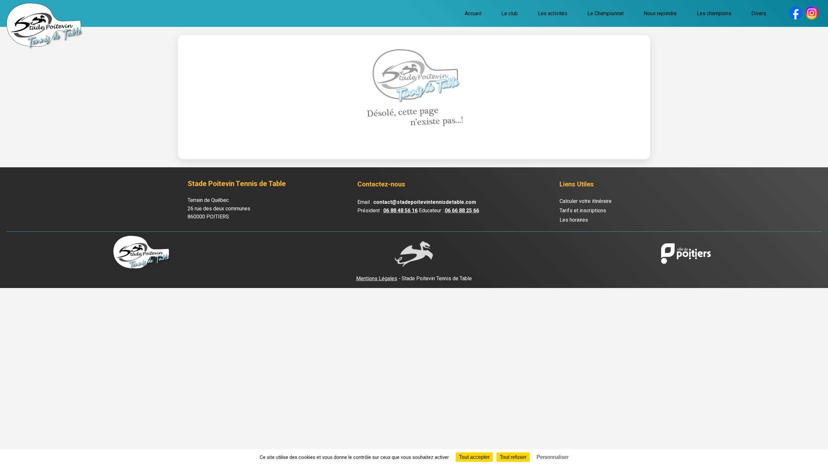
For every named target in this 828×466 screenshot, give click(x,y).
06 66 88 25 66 (462, 210)
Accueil (473, 13)
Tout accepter (474, 457)
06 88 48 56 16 (400, 210)
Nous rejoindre (660, 13)
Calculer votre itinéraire (586, 201)
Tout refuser (513, 457)
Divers (758, 13)
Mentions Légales (376, 278)
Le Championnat (605, 13)
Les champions (714, 13)
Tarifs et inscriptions (583, 210)
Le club (509, 13)
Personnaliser (553, 457)
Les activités (552, 13)
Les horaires (574, 220)
